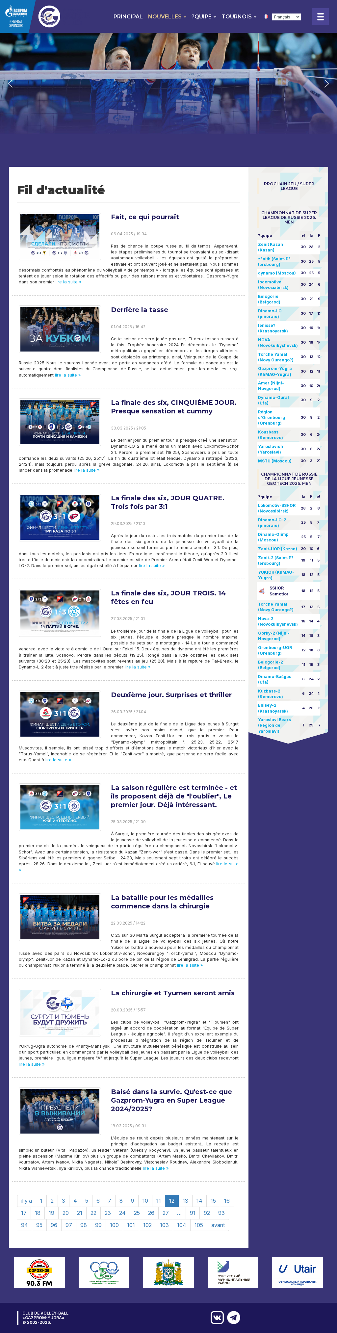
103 (164, 1225)
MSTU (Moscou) (275, 460)
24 (122, 1213)
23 (108, 1213)
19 (51, 1213)
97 (68, 1225)
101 (131, 1225)
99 (98, 1225)
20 (66, 1213)
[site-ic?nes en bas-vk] (215, 1317)
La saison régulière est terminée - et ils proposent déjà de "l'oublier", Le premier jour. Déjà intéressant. (174, 796)
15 (213, 1200)
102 (147, 1225)
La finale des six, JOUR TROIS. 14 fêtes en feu (168, 597)
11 (158, 1200)
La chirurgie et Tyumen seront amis (173, 993)
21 (79, 1213)
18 (37, 1213)
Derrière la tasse (139, 310)
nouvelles (165, 16)
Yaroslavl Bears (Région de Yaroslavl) (274, 725)
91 (192, 1213)
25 (137, 1213)
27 (166, 1213)
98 (83, 1225)
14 (199, 1200)
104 (181, 1225)
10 (145, 1200)
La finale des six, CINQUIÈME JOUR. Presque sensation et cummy (174, 407)
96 (54, 1225)
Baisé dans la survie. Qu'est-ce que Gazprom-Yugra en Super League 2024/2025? (171, 1100)
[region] (168, 83)
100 (114, 1225)
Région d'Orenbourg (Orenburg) (271, 417)
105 (198, 1225)
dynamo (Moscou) (277, 273)
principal (128, 16)
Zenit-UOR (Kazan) (277, 548)
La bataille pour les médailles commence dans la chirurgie (162, 902)
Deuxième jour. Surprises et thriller (171, 695)
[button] (10, 83)
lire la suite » (67, 281)
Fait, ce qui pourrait (145, 217)
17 (24, 1213)
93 (221, 1213)
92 (207, 1213)
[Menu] (320, 16)
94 (24, 1225)
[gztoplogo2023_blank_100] (46, 16)
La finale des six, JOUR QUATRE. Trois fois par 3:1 (167, 502)
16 (227, 1200)
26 (151, 1213)
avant (218, 1225)
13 (185, 1200)
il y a (26, 1200)
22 (93, 1213)
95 (39, 1225)
